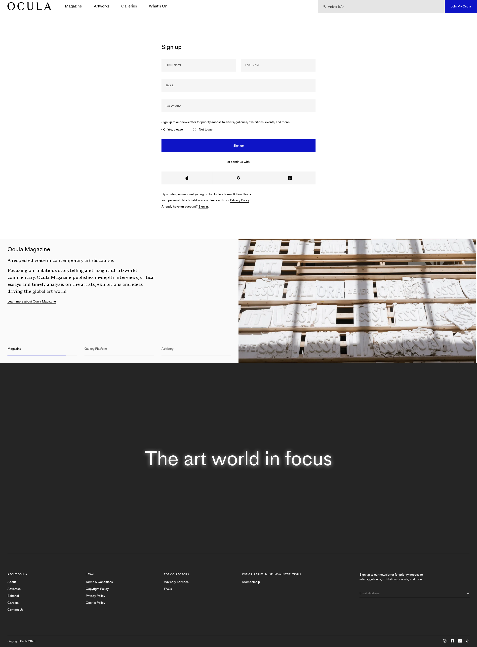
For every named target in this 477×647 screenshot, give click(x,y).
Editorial (13, 596)
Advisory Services (176, 582)
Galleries (129, 6)
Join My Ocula (461, 6)
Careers (13, 602)
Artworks (101, 6)
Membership (251, 582)
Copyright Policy (97, 589)
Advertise (14, 589)
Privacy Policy (239, 200)
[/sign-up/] (27, 6)
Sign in (203, 206)
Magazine (73, 6)
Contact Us (15, 609)
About (11, 582)
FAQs (168, 589)
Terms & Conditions (237, 194)
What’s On (158, 6)
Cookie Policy (95, 602)
